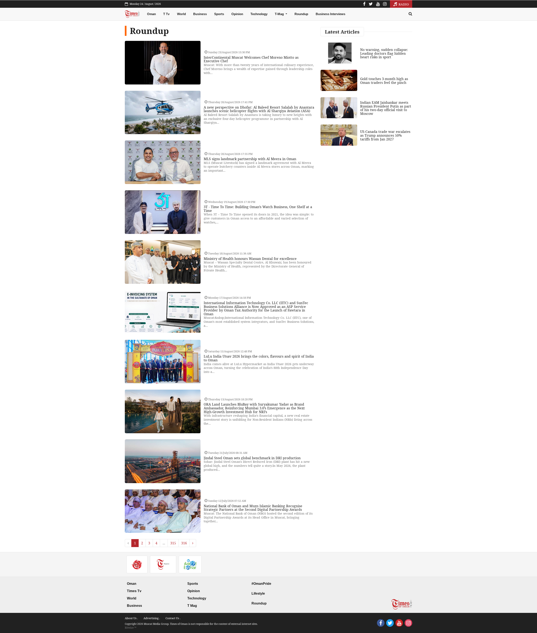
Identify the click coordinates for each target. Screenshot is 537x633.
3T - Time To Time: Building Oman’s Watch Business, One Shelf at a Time (258, 209)
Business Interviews (330, 14)
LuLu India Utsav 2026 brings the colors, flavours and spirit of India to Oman (259, 358)
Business (200, 14)
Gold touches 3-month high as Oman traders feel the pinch (384, 81)
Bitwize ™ (130, 627)
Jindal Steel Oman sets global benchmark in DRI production (252, 458)
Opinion (237, 14)
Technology (258, 14)
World (181, 14)
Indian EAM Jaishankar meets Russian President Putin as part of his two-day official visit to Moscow (385, 108)
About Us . (131, 618)
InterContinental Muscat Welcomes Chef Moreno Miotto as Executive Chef (251, 59)
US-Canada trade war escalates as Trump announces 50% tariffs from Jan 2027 (385, 135)
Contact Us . (173, 618)
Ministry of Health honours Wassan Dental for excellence (250, 258)
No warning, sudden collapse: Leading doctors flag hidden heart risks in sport (384, 53)
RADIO (403, 4)
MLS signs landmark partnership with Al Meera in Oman (250, 159)
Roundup (301, 14)
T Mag (192, 605)
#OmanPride (261, 583)
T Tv (166, 14)
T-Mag (280, 14)
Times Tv (134, 591)
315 (173, 543)
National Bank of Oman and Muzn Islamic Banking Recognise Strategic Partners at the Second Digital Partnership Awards (253, 508)
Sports (219, 14)
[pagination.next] (192, 543)
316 (184, 543)
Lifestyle (258, 593)
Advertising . (151, 618)
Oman (151, 14)
